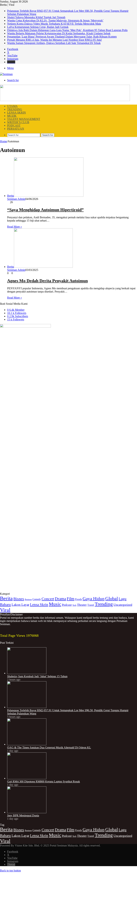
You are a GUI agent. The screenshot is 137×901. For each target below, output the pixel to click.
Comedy (36, 599)
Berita (6, 598)
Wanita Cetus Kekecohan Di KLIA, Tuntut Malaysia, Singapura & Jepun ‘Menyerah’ (55, 20)
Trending (14, 109)
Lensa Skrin (16, 112)
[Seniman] (6, 74)
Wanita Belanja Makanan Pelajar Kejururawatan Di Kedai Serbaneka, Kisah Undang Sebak (58, 33)
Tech (74, 605)
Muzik (12, 115)
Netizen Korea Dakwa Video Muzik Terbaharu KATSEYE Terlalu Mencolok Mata (54, 23)
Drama (60, 598)
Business (28, 599)
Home (3, 141)
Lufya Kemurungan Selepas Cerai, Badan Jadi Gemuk (37, 26)
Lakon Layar (20, 605)
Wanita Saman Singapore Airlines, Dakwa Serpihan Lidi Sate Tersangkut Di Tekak (54, 43)
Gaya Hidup (94, 598)
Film (70, 598)
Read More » (14, 226)
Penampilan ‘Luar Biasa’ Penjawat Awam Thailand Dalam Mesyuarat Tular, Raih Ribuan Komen (62, 36)
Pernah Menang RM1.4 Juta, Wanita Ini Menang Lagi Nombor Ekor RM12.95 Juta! (54, 39)
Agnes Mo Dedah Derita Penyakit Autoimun (47, 280)
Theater (82, 605)
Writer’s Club (18, 122)
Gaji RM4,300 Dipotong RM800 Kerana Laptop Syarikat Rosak (43, 781)
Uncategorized (122, 605)
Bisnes (18, 599)
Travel (90, 605)
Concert (48, 598)
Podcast (14, 125)
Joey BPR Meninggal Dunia (23, 815)
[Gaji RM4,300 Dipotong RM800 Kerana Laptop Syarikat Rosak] (26, 778)
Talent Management (23, 119)
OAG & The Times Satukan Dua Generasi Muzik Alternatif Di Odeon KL (49, 747)
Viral (5, 610)
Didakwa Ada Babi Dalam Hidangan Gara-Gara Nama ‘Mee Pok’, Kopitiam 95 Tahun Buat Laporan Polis (67, 30)
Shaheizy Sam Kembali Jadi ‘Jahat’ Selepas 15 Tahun (37, 676)
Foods (78, 599)
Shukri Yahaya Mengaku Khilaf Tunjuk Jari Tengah (36, 17)
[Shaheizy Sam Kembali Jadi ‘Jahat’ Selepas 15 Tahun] (26, 673)
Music (55, 604)
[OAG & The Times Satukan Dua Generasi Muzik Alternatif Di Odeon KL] (26, 744)
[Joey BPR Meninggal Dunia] (26, 812)
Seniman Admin (16, 198)
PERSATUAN (15, 128)
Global (111, 598)
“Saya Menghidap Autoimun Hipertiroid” (45, 209)
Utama (12, 106)
